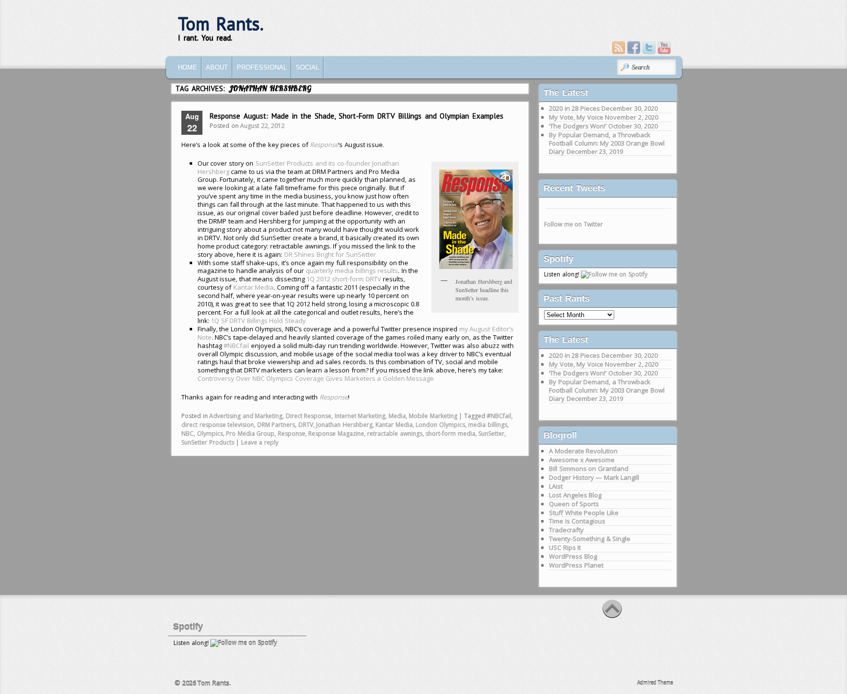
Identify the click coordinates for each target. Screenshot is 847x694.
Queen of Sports (574, 503)
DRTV (306, 425)
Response (291, 433)
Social (307, 67)
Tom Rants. (221, 23)
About (217, 67)
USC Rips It (565, 547)
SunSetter (491, 433)
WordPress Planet (576, 565)
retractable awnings (395, 433)
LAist (556, 486)
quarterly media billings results (352, 270)
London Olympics (440, 425)
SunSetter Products (207, 442)
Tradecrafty (566, 529)
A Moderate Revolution (583, 450)
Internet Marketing (360, 416)
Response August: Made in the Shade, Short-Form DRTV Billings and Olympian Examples (356, 116)
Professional (262, 67)
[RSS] (618, 47)
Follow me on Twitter (573, 224)
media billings (487, 425)
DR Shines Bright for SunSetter (330, 254)
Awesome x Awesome (582, 459)
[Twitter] (649, 47)
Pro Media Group (250, 433)
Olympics (210, 433)
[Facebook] (633, 47)
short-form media (450, 433)
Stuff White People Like (584, 512)
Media (397, 416)
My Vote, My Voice (576, 117)
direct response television (217, 425)
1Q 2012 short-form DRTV (343, 278)
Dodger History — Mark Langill (594, 477)
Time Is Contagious (577, 521)
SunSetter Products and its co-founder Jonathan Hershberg (298, 167)
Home (187, 67)
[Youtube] (664, 47)
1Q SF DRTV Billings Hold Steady (258, 320)
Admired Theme (655, 682)
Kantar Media (253, 287)
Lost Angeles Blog (575, 495)
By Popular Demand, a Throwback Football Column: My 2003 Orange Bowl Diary (607, 143)
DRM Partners (276, 425)
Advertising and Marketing (245, 416)
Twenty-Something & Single (589, 538)
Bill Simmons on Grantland (588, 468)
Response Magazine (336, 433)
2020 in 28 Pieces (574, 108)
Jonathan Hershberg (344, 425)
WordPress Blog (573, 556)
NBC (187, 433)
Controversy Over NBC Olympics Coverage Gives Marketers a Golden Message (316, 378)
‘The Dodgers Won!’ (577, 126)
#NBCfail (236, 345)
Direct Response (309, 416)
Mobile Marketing (433, 416)
